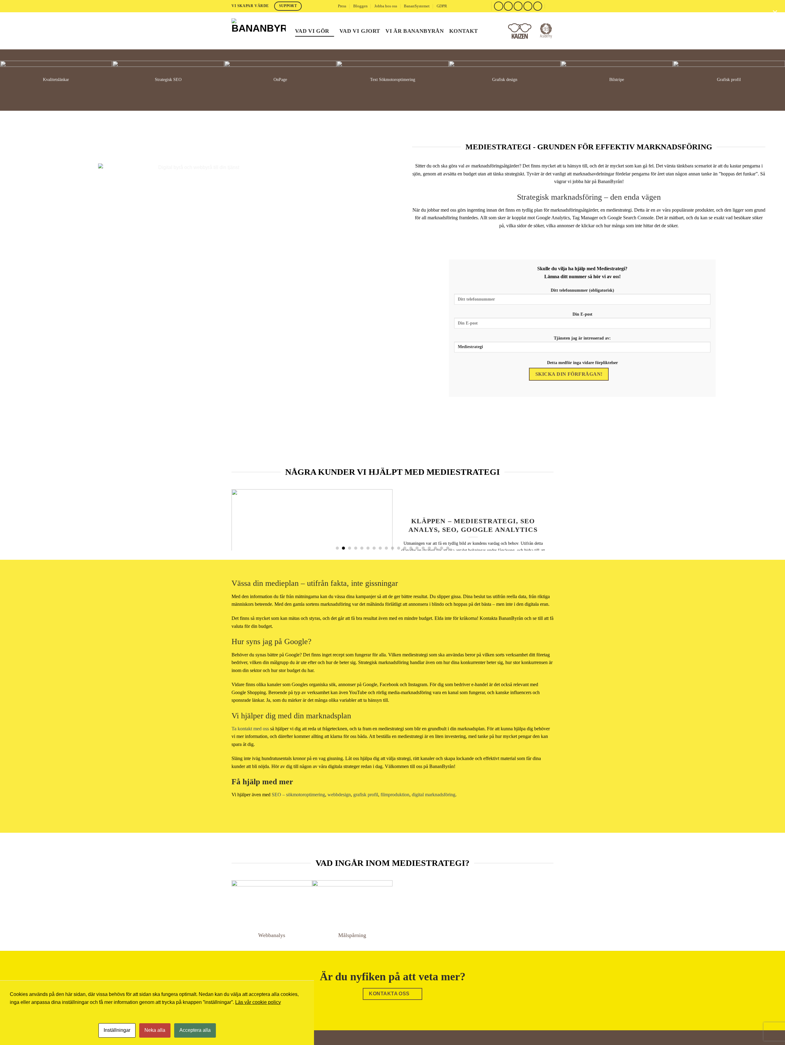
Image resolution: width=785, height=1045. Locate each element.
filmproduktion (395, 794)
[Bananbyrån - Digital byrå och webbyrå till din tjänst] (259, 30)
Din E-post (582, 314)
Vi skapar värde (250, 6)
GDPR (442, 6)
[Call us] (527, 6)
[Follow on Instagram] (508, 6)
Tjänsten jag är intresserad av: (582, 338)
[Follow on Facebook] (498, 6)
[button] (551, 6)
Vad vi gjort (359, 31)
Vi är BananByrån (414, 31)
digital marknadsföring (433, 794)
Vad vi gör (312, 31)
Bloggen (360, 6)
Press (342, 6)
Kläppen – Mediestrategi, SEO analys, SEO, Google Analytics (472, 525)
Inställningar (117, 1030)
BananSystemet (417, 6)
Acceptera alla (195, 1030)
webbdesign (339, 794)
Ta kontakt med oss (250, 728)
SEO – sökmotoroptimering (298, 794)
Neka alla (154, 1030)
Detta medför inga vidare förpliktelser (582, 362)
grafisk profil (365, 794)
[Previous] (241, 520)
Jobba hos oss (385, 6)
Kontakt (463, 31)
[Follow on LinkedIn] (537, 6)
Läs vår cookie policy (258, 1002)
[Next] (543, 520)
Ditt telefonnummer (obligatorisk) (582, 290)
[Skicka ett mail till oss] (518, 6)
